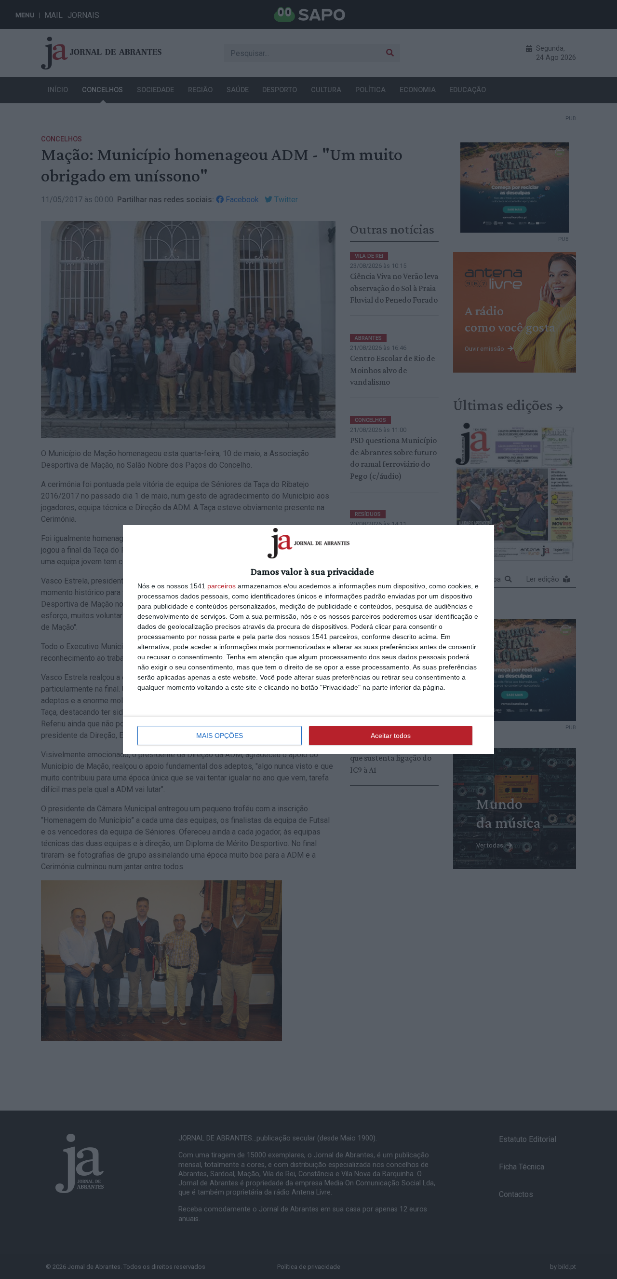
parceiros (221, 586)
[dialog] (308, 639)
